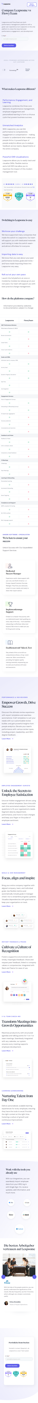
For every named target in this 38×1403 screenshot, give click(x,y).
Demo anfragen (32, 4)
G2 (34, 187)
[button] (3, 1277)
